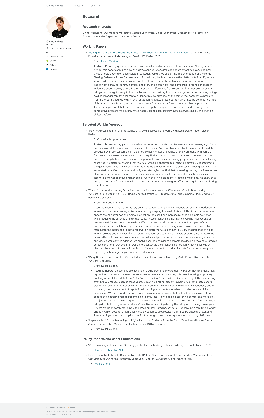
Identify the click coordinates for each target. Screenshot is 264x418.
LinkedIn (53, 69)
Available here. (102, 363)
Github (53, 65)
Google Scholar (56, 56)
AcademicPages (88, 412)
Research (78, 5)
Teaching (94, 5)
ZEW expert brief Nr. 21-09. (110, 350)
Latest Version (109, 61)
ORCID (53, 61)
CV (106, 5)
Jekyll (77, 412)
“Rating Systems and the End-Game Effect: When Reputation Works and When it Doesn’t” (140, 52)
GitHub (61, 407)
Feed (72, 407)
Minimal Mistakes (109, 412)
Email (52, 52)
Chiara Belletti (55, 5)
